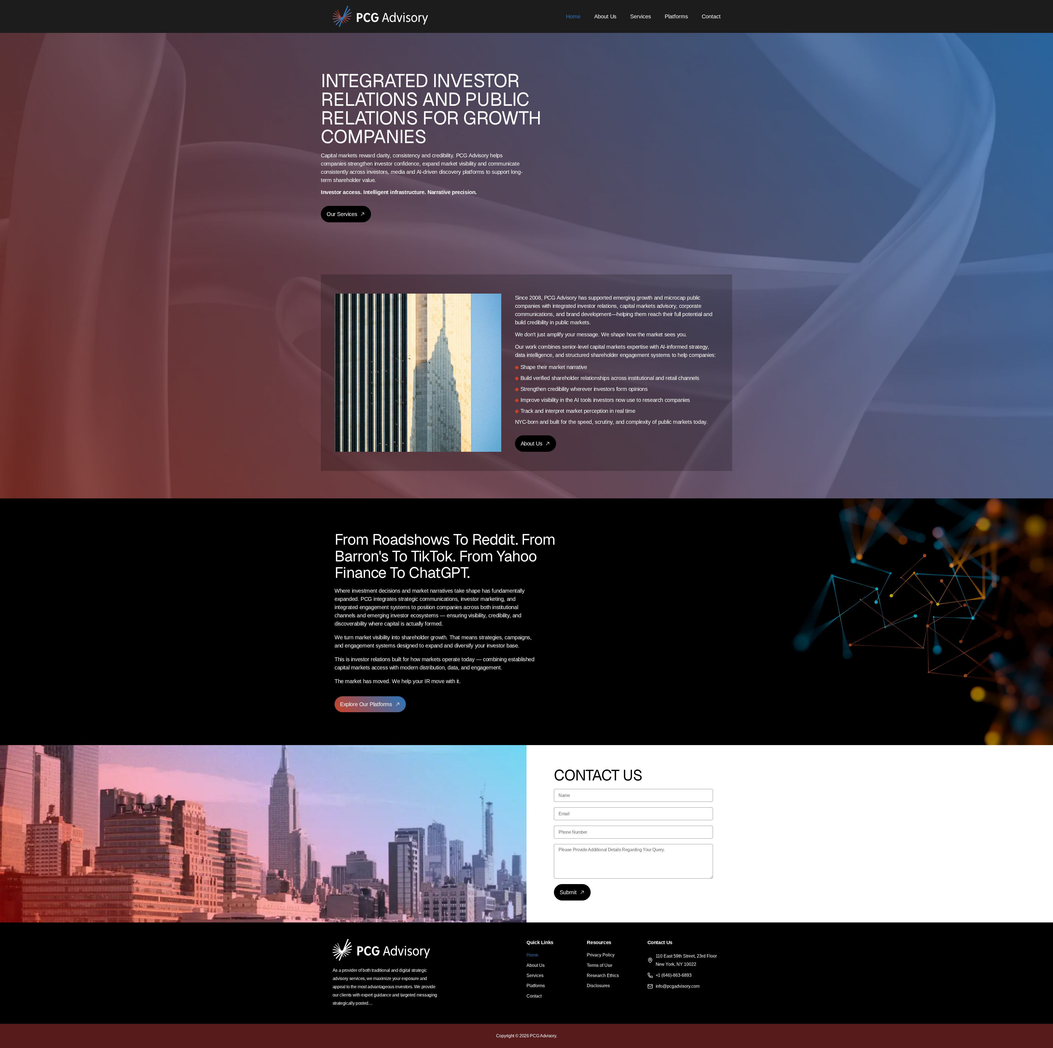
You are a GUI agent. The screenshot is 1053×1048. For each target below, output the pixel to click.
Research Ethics (603, 975)
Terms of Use (599, 965)
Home (573, 16)
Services (640, 16)
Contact (711, 16)
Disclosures (598, 985)
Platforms (676, 16)
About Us (605, 16)
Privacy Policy (601, 955)
